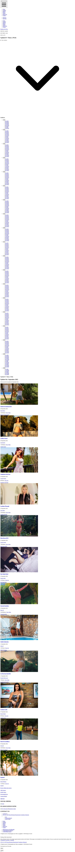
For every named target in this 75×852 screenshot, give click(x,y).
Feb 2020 (7, 201)
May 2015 (7, 275)
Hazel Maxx (2, 410)
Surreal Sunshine (4, 606)
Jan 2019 (6, 214)
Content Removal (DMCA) (8, 830)
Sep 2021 (7, 195)
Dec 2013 (7, 310)
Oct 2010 (7, 350)
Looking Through (4, 506)
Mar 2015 (7, 273)
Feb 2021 (7, 187)
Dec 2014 (7, 296)
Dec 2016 (7, 268)
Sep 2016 (7, 265)
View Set (6, 480)
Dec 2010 (7, 352)
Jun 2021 (7, 192)
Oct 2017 (7, 252)
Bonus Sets (5, 14)
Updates (4, 10)
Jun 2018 (7, 234)
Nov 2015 (7, 281)
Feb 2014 (7, 286)
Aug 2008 (7, 370)
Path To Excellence (4, 741)
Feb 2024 (7, 145)
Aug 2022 (7, 180)
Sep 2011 (7, 335)
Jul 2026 (6, 127)
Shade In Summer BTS (6, 406)
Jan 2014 (6, 285)
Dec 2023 (7, 170)
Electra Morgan (3, 781)
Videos (4, 13)
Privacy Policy (8, 819)
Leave (2, 850)
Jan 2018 (6, 228)
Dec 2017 (7, 254)
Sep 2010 (7, 349)
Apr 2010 (7, 344)
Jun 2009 (7, 360)
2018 (4, 227)
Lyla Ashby (2, 510)
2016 (4, 255)
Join (6, 817)
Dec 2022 (7, 184)
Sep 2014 (7, 293)
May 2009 (7, 359)
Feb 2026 (7, 122)
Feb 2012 (7, 314)
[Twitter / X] (2, 803)
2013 (4, 297)
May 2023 (7, 163)
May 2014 (7, 289)
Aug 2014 (7, 292)
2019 (4, 213)
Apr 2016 (7, 260)
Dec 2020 (7, 212)
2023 (4, 157)
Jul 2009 (6, 361)
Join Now (4, 18)
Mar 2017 (7, 245)
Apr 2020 (7, 204)
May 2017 (7, 247)
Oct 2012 (7, 322)
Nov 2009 (7, 365)
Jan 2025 (6, 130)
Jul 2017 (6, 249)
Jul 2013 (6, 305)
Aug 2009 (7, 362)
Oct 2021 (7, 196)
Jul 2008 (6, 369)
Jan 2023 (6, 158)
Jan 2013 (6, 299)
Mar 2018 (7, 231)
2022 (4, 171)
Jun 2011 (6, 332)
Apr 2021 (7, 190)
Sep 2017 (7, 251)
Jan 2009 (6, 355)
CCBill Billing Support (7, 831)
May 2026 (7, 125)
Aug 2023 (7, 166)
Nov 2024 (7, 155)
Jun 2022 (7, 178)
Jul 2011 (6, 333)
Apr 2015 (7, 274)
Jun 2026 (7, 126)
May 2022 (7, 177)
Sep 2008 (7, 371)
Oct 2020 (7, 210)
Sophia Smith (2, 578)
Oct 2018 (7, 238)
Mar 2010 (7, 343)
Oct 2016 (7, 266)
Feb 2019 (7, 215)
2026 (4, 119)
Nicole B (2, 745)
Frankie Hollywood (4, 678)
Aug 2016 (7, 264)
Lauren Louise (3, 542)
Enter (2, 848)
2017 (4, 241)
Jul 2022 (6, 179)
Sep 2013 (7, 307)
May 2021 (7, 191)
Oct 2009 (7, 364)
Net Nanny (7, 840)
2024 (4, 143)
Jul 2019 (6, 221)
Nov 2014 (7, 295)
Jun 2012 (7, 318)
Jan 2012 (6, 313)
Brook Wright (3, 713)
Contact (4, 15)
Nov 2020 (7, 211)
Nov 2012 (7, 323)
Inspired (2, 777)
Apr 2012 (7, 316)
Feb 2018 (7, 230)
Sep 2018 (7, 237)
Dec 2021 (7, 198)
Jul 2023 (6, 165)
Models (4, 11)
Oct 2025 (7, 140)
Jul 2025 (6, 137)
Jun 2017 (7, 248)
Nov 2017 (7, 253)
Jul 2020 (6, 207)
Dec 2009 (7, 366)
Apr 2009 (7, 358)
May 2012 (7, 317)
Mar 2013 (7, 301)
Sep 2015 (7, 279)
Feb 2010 (7, 342)
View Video (8, 412)
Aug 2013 (7, 306)
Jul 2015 (6, 277)
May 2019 (7, 219)
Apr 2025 (7, 133)
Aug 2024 (7, 152)
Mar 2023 (7, 160)
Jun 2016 (7, 262)
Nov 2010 (7, 351)
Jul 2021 (6, 193)
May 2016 (7, 261)
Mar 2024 (7, 146)
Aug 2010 (7, 348)
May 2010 (7, 345)
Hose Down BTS (4, 538)
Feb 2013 (7, 300)
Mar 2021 (7, 189)
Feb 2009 (7, 356)
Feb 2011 (7, 328)
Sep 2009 (7, 363)
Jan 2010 (6, 341)
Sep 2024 (7, 153)
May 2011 (7, 331)
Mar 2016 (7, 259)
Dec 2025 (7, 142)
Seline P (2, 646)
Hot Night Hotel (4, 574)
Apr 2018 (7, 232)
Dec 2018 (7, 240)
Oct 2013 (7, 308)
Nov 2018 (7, 239)
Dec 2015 (7, 282)
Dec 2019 (7, 226)
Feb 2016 (7, 258)
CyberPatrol (2, 840)
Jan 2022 (6, 172)
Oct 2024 (7, 154)
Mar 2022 (7, 174)
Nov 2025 (7, 141)
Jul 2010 (6, 347)
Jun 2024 (7, 150)
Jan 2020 (6, 200)
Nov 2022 (7, 183)
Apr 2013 (7, 302)
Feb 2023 (7, 159)
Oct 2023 (7, 168)
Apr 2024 (7, 148)
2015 (4, 269)
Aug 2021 (7, 194)
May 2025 (7, 135)
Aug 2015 (7, 278)
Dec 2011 (7, 338)
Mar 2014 (7, 287)
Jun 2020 (7, 206)
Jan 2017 (6, 242)
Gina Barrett (2, 442)
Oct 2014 (7, 294)
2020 (4, 199)
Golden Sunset (3, 438)
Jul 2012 (6, 319)
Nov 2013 (7, 309)
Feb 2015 (7, 272)
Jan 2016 (6, 256)
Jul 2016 (6, 263)
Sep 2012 (7, 321)
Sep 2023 (7, 167)
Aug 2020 (7, 208)
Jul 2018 (6, 235)
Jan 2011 (6, 327)
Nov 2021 (7, 197)
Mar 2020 (7, 203)
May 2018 (7, 233)
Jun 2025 (7, 136)
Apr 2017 (7, 246)
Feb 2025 (7, 131)
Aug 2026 (7, 128)
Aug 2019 (7, 222)
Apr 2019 (7, 218)
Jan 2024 (6, 144)
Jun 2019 (7, 220)
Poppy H (2, 610)
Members (4, 17)
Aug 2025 (7, 138)
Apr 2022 (7, 176)
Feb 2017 (7, 244)
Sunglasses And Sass (5, 474)
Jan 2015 (6, 271)
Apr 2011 (7, 330)
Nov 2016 (7, 267)
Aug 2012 (7, 320)
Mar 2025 (7, 132)
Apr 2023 (7, 162)
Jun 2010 (7, 346)
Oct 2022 (7, 182)
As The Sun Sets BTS (5, 673)
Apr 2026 (7, 124)
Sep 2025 (7, 139)
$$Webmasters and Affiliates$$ (8, 829)
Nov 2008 (7, 373)
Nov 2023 (7, 169)
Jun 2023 (7, 164)
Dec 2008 (7, 374)
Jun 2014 (7, 290)
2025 (4, 129)
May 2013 (7, 303)
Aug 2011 (7, 334)
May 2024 (7, 149)
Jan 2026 (6, 121)
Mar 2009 (7, 357)
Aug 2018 (7, 236)
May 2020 (7, 205)
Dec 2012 (7, 324)
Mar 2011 (7, 329)
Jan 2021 (6, 186)
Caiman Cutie (3, 709)
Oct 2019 (7, 224)
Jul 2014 (6, 291)
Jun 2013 (7, 304)
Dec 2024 (7, 156)
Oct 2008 (7, 372)
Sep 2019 (7, 223)
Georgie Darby (3, 478)
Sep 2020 (7, 209)
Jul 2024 (6, 151)
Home (4, 9)
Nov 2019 (7, 225)
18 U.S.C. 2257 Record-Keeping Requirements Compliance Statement (16, 814)
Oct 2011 (7, 336)
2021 (4, 185)
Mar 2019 (7, 217)
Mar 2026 (7, 123)
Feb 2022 (7, 173)
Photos (4, 12)
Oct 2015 (7, 280)
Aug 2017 (7, 250)
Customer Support (8, 818)
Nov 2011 (7, 337)
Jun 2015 (7, 276)
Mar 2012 (7, 315)
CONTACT (5, 813)
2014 (4, 283)
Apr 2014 (7, 288)
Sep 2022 (7, 181)
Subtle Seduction (4, 641)
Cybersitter (12, 840)
